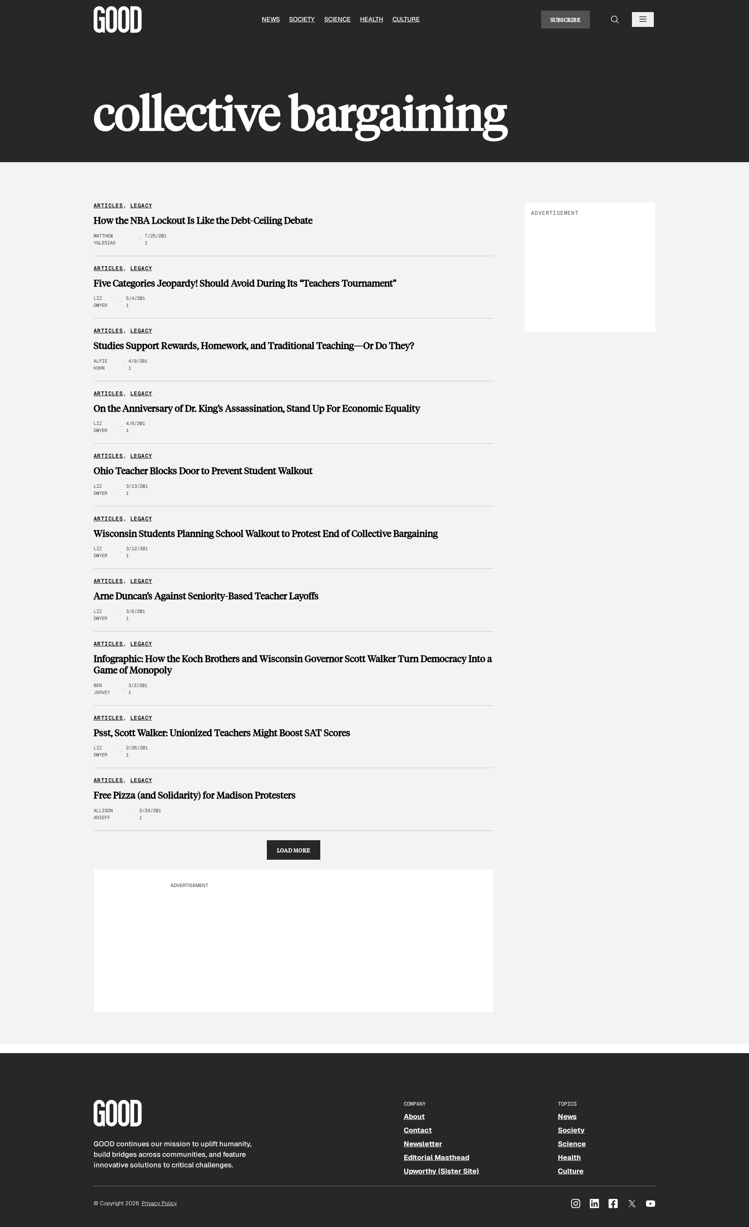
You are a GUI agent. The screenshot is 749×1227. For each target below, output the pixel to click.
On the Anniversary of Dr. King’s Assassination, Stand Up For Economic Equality (257, 408)
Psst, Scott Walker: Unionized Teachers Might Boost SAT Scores (222, 732)
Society (302, 19)
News (271, 19)
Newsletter (423, 1143)
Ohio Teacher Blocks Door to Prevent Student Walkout (203, 470)
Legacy (141, 205)
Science (337, 19)
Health (371, 19)
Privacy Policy (159, 1203)
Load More (294, 849)
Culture (406, 19)
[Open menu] (643, 19)
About (414, 1116)
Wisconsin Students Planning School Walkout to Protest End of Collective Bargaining (266, 533)
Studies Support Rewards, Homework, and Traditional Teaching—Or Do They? (254, 345)
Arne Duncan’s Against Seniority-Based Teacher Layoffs (206, 596)
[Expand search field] (615, 19)
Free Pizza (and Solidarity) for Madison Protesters (195, 795)
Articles (108, 205)
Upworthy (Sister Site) (441, 1171)
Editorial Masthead (436, 1157)
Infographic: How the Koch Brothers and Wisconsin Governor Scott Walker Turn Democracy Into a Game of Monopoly (293, 664)
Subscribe (565, 19)
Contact (418, 1130)
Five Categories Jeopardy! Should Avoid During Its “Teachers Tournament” (245, 283)
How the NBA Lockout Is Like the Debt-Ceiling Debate (203, 220)
